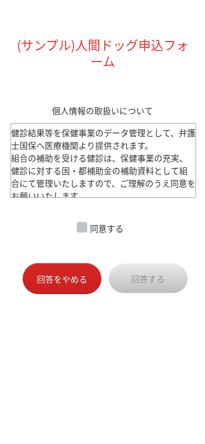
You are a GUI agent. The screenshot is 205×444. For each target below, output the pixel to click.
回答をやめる (62, 279)
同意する (107, 228)
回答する (148, 279)
